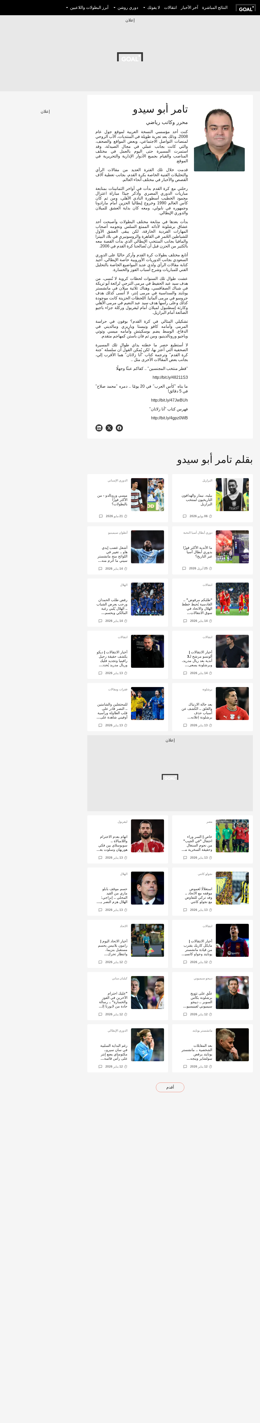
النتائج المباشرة (215, 7)
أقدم (170, 1087)
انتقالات (170, 7)
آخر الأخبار (189, 7)
